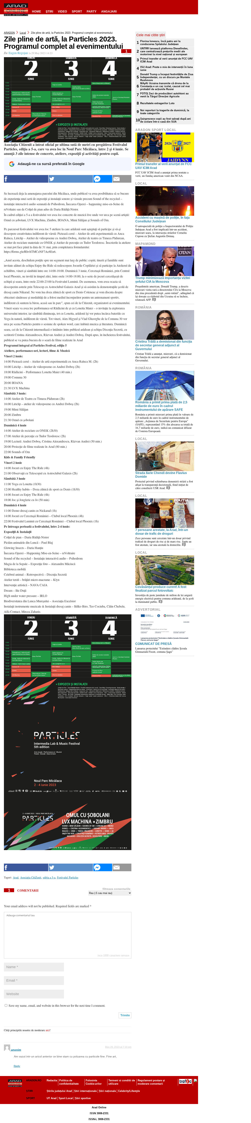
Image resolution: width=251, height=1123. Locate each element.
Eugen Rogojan (18, 53)
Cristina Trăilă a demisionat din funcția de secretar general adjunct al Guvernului (163, 345)
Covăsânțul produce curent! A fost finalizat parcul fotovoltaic (160, 588)
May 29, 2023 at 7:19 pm (118, 1047)
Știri (29, 1091)
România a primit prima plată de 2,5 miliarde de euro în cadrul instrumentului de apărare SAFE (161, 406)
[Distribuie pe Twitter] (71, 179)
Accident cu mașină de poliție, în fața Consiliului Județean (162, 219)
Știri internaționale (85, 1091)
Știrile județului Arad (59, 1091)
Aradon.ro (33, 1080)
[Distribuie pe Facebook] (26, 179)
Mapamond (145, 244)
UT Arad (51, 1098)
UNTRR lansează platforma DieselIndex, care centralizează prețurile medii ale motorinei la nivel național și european (164, 51)
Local (23, 32)
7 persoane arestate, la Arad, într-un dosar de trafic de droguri (161, 531)
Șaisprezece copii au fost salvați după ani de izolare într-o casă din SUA (165, 120)
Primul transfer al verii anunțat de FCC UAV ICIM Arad (166, 60)
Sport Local (66, 1098)
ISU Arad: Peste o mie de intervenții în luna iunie (166, 68)
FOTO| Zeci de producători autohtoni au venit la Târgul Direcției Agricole (164, 95)
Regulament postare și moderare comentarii (151, 1082)
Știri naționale (107, 1091)
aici (48, 1030)
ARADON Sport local (155, 130)
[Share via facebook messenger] (102, 179)
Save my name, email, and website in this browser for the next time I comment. (57, 1005)
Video (62, 11)
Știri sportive (83, 1098)
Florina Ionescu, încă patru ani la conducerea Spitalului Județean (160, 43)
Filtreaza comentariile (116, 888)
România (143, 307)
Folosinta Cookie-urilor (94, 1082)
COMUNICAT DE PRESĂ (153, 643)
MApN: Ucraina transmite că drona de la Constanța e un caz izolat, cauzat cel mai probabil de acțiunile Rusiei (165, 86)
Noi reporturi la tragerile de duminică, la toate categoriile (164, 112)
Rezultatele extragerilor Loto (157, 103)
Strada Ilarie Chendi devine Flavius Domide (161, 474)
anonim (16, 1049)
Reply (17, 1066)
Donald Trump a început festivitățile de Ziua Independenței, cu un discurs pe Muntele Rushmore (166, 77)
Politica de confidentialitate (69, 1082)
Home (36, 11)
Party (91, 11)
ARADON (9, 32)
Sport (77, 11)
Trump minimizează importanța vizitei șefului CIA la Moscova (162, 279)
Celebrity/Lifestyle (129, 1091)
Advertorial (148, 609)
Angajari (109, 11)
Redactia (52, 1080)
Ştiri (49, 11)
